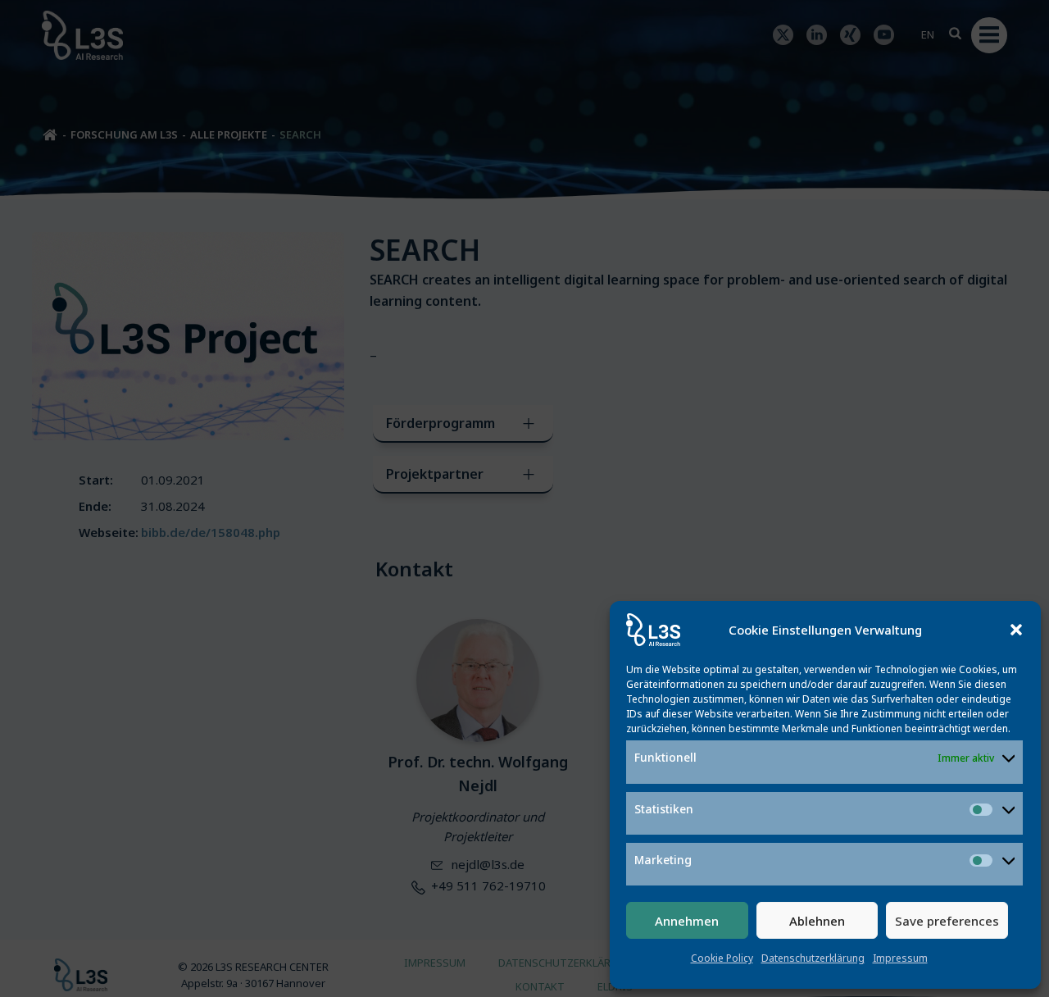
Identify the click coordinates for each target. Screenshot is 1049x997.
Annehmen (687, 921)
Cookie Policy (722, 958)
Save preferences (947, 921)
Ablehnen (817, 921)
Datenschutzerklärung (813, 958)
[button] (1016, 629)
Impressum (900, 958)
